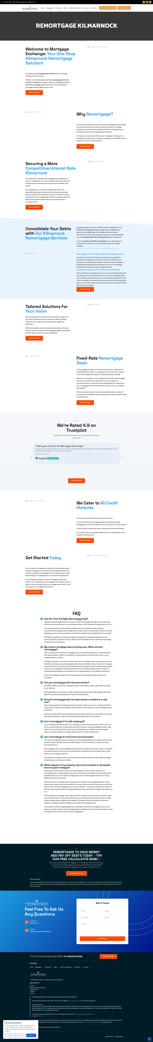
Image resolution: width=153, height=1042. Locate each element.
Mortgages (49, 8)
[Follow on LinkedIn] (150, 2)
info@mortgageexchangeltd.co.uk (40, 931)
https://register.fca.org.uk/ (74, 1001)
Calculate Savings (108, 956)
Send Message (102, 939)
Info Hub (93, 8)
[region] (20, 1029)
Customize (10, 1035)
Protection (58, 8)
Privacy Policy (119, 1036)
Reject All (20, 1035)
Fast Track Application (123, 8)
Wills (65, 8)
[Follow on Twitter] (147, 2)
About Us (86, 8)
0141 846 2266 (34, 923)
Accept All (31, 1035)
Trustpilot (76, 20)
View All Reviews (76, 481)
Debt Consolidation (75, 8)
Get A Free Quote (34, 92)
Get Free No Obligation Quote (107, 8)
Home (42, 8)
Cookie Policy (109, 1036)
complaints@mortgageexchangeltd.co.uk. (84, 1014)
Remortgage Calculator (77, 873)
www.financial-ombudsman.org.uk (91, 1022)
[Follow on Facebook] (143, 2)
